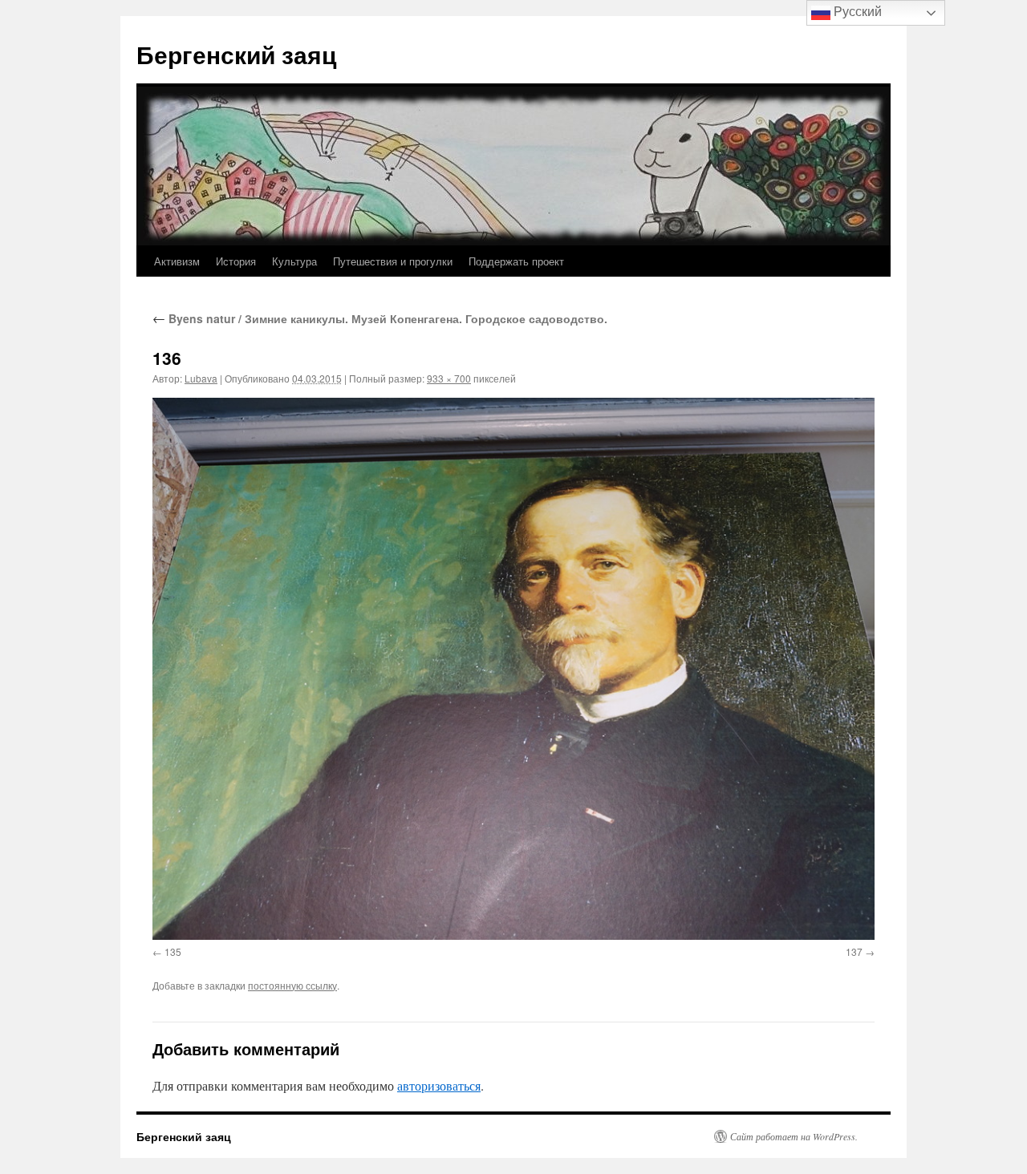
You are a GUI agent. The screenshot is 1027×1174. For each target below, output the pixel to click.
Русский (856, 11)
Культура (294, 261)
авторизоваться (439, 1085)
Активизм (177, 261)
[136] (513, 668)
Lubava (201, 378)
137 (854, 951)
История (236, 261)
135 (172, 951)
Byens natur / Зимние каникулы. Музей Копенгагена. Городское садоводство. (379, 318)
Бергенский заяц (236, 54)
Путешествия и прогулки (393, 261)
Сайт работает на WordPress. (794, 1136)
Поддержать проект (516, 261)
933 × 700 (449, 378)
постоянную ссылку (292, 985)
